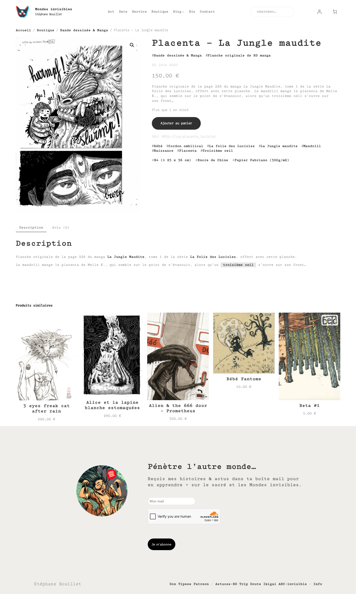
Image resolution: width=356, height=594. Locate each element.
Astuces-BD (226, 584)
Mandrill (312, 146)
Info (317, 584)
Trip (243, 584)
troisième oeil (238, 265)
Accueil (23, 30)
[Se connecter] (319, 11)
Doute (255, 584)
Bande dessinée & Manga (84, 30)
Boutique (45, 30)
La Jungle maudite (279, 146)
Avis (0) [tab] (61, 227)
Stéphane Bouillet (48, 14)
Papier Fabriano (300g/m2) (262, 160)
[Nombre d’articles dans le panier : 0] (334, 11)
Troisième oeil (217, 151)
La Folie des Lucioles (213, 257)
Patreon (201, 584)
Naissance (163, 151)
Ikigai (269, 584)
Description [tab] (31, 227)
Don (173, 584)
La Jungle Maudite (125, 257)
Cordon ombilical (185, 146)
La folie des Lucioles (232, 146)
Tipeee (184, 584)
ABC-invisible (293, 584)
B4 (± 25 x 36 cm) (172, 160)
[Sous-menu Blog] (183, 12)
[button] (132, 45)
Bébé (158, 146)
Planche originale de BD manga (239, 55)
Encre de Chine (213, 160)
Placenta (188, 151)
